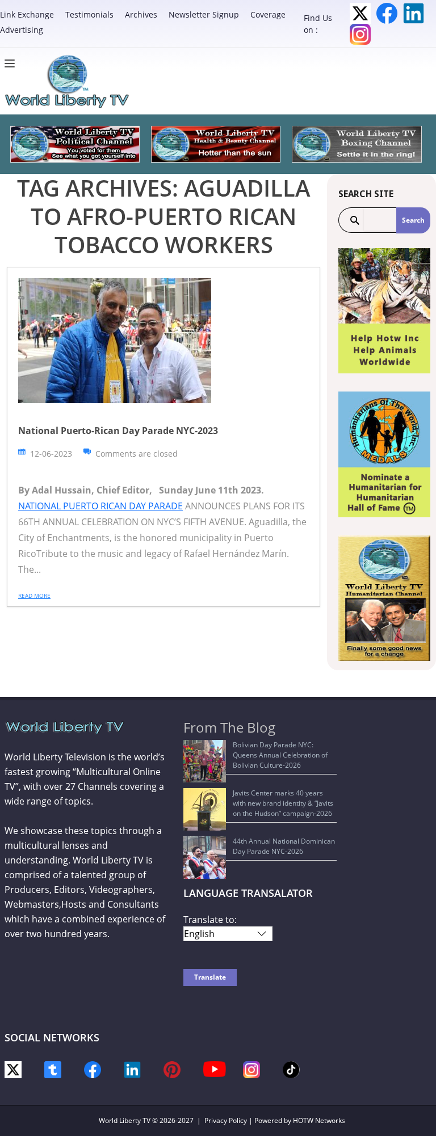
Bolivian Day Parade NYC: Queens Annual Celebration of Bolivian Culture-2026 (280, 755)
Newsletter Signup (204, 14)
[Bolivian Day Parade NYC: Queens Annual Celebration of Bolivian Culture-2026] (204, 761)
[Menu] (12, 63)
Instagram (360, 34)
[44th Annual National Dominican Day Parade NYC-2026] (204, 857)
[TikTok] (291, 1069)
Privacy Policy (225, 1120)
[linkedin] (132, 1069)
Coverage (268, 14)
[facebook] (92, 1069)
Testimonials (89, 14)
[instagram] (251, 1069)
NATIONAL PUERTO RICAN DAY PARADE (100, 506)
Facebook (386, 13)
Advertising (21, 29)
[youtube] (214, 1068)
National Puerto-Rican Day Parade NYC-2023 (118, 430)
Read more (34, 595)
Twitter (360, 13)
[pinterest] (172, 1069)
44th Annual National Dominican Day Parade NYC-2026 (284, 846)
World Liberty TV (124, 1120)
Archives (141, 14)
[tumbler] (52, 1069)
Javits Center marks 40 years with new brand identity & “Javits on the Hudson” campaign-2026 (283, 803)
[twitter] (13, 1069)
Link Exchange (27, 14)
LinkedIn (413, 13)
